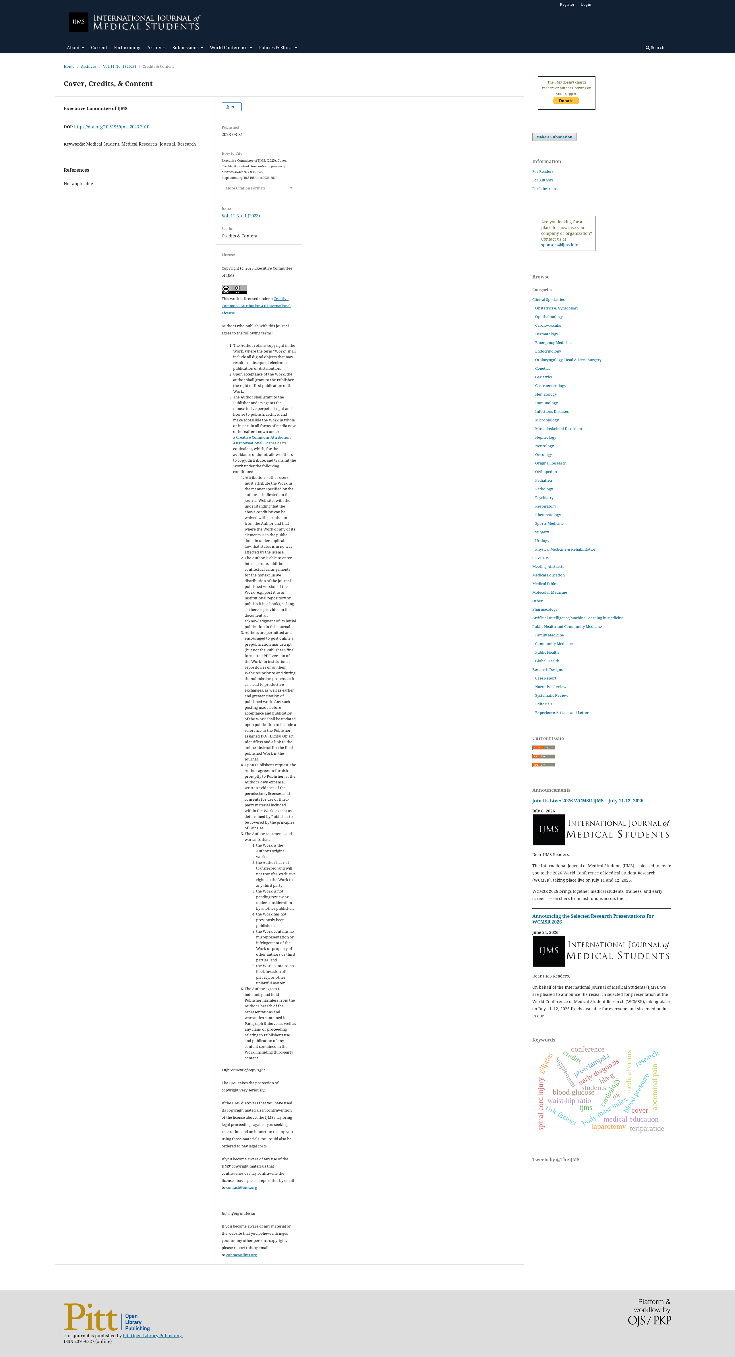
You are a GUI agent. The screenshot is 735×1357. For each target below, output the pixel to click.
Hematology (546, 394)
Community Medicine (554, 643)
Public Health (547, 652)
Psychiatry (544, 497)
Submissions (186, 47)
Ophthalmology (549, 316)
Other (537, 600)
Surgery (542, 532)
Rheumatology (548, 514)
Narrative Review (550, 686)
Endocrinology (548, 351)
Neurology (544, 445)
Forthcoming (127, 47)
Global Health (547, 660)
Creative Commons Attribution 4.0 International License (256, 305)
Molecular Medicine (549, 592)
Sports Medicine (549, 523)
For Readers (543, 171)
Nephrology (545, 437)
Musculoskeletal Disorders (558, 428)
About (74, 47)
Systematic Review (551, 695)
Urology (542, 540)
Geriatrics (543, 377)
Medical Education (548, 575)
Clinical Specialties (548, 299)
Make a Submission (554, 137)
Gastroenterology (550, 385)
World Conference (229, 47)
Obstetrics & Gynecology (556, 308)
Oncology (543, 454)
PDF (234, 106)
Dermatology (546, 333)
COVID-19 (540, 557)
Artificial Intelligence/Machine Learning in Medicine (577, 617)
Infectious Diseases (552, 411)
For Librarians (545, 188)
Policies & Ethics (276, 47)
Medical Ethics (545, 583)
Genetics (542, 368)
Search (657, 47)
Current (99, 47)
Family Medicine (549, 635)
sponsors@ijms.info (559, 244)
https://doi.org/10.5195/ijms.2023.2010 (111, 126)
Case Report (545, 678)
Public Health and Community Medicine (567, 626)
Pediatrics (544, 480)
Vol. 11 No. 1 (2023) (119, 66)
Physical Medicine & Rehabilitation (565, 549)
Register (567, 4)
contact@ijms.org (241, 1187)
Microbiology (547, 420)
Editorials (543, 703)
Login (586, 4)
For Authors (543, 180)
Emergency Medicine (553, 342)
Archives (156, 47)
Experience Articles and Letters (562, 712)
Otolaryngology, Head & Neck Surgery (568, 359)
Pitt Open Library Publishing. (153, 1335)
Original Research (550, 463)
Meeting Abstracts (548, 566)
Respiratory (545, 506)
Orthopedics (546, 471)
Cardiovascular (548, 325)
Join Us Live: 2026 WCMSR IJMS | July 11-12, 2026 (587, 800)
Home (69, 66)
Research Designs (547, 669)
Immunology (546, 402)
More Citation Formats (246, 188)
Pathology (544, 488)
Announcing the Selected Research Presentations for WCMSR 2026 (593, 919)
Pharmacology (545, 609)
